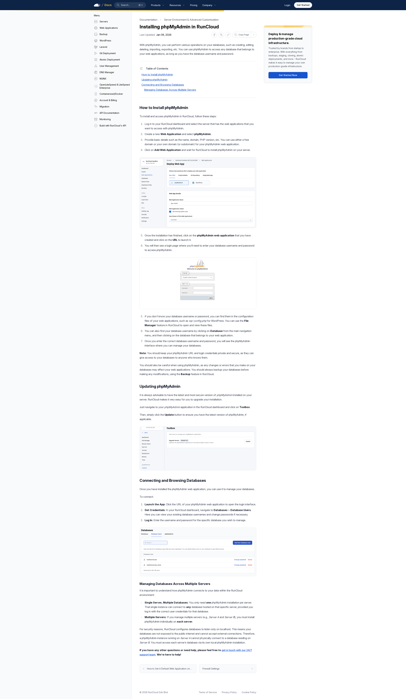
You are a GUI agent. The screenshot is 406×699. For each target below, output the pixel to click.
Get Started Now (288, 75)
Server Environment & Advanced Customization (191, 19)
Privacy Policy (229, 692)
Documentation (148, 19)
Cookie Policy (249, 692)
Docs (108, 5)
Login (287, 5)
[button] (130, 5)
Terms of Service (208, 692)
